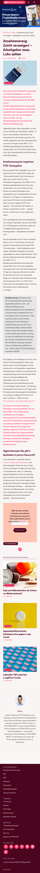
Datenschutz (7, 785)
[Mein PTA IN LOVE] (28, 2)
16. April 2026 (8, 640)
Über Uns (6, 833)
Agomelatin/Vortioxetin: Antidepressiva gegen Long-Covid (17, 634)
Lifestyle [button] (9, 585)
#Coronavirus (11, 543)
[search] (34, 2)
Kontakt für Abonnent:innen (11, 770)
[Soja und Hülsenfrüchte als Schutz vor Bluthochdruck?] (20, 587)
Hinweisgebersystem (10, 789)
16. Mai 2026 (8, 596)
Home (7, 32)
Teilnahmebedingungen (11, 825)
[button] (20, 16)
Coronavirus (7, 801)
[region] (20, 16)
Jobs (4, 774)
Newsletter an (24, 521)
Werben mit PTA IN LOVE (11, 837)
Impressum (6, 781)
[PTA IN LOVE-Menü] (20, 7)
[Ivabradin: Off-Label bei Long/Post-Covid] (20, 671)
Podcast (6, 805)
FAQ (4, 778)
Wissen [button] (8, 626)
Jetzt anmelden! (20, 530)
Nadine (23, 58)
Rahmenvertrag (8, 813)
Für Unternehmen (9, 829)
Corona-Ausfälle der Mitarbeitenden (16, 462)
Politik (13, 32)
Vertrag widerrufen (9, 793)
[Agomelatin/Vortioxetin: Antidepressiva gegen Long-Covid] (20, 628)
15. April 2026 (8, 680)
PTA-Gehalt (7, 809)
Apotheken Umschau (15, 2)
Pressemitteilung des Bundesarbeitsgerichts (19, 401)
